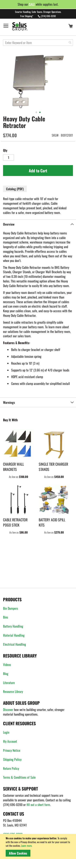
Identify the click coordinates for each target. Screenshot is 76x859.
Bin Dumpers (10, 608)
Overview (9, 224)
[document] (39, 846)
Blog (5, 673)
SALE (32, 4)
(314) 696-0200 (48, 16)
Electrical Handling (14, 644)
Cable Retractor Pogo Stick (15, 522)
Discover (8, 709)
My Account (10, 741)
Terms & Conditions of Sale (19, 777)
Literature (9, 682)
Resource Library (13, 691)
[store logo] (27, 26)
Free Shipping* (26, 16)
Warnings (9, 402)
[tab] (38, 224)
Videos (7, 664)
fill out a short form (38, 804)
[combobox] (38, 42)
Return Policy (11, 768)
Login (6, 732)
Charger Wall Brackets (13, 466)
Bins (5, 617)
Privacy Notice (11, 750)
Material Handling (14, 635)
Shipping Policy (12, 759)
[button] (36, 112)
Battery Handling (13, 626)
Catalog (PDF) (15, 188)
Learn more (26, 846)
